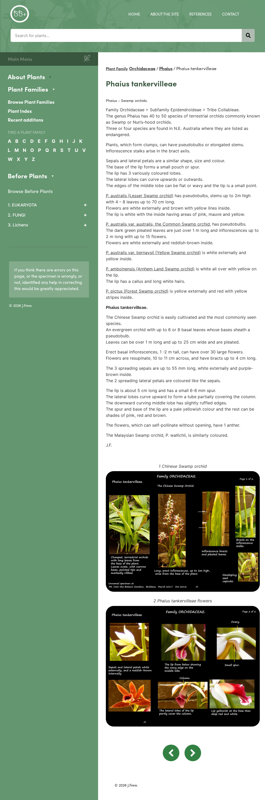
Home (134, 14)
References (200, 14)
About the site (164, 14)
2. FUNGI (16, 215)
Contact (230, 14)
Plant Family (117, 68)
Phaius (166, 68)
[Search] (248, 35)
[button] (171, 759)
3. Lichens (18, 224)
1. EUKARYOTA (22, 205)
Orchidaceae (142, 68)
